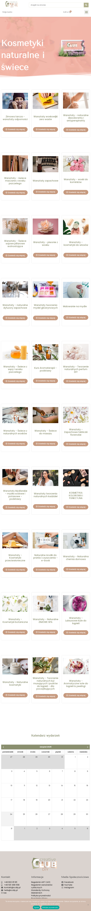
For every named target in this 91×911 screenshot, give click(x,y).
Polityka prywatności (50, 907)
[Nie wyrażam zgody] (88, 905)
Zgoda (36, 907)
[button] (86, 12)
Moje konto (7, 12)
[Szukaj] (86, 5)
